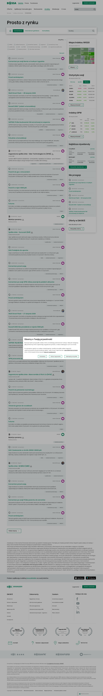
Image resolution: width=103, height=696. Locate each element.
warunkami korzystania (71, 350)
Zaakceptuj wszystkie (71, 356)
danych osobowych (50, 352)
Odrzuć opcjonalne (56, 356)
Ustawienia (42, 356)
